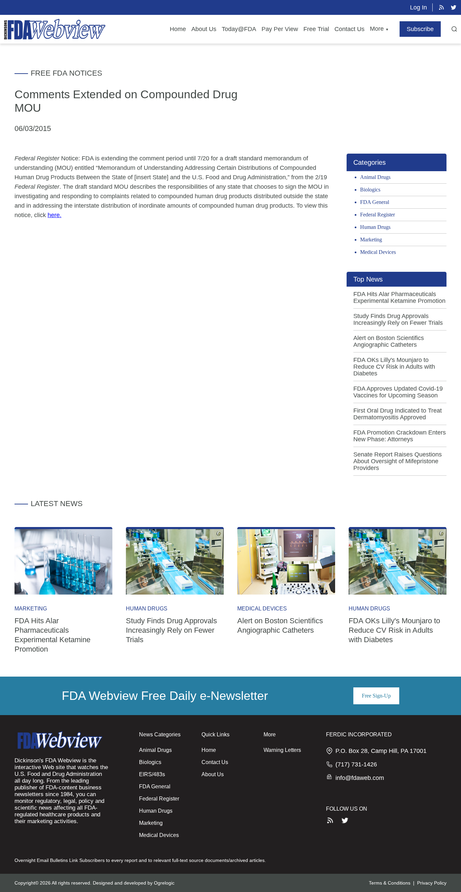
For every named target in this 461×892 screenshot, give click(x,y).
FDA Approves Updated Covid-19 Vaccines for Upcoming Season (398, 392)
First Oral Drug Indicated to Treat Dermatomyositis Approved (397, 414)
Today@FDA (239, 29)
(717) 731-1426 (356, 764)
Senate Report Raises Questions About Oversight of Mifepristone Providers (397, 461)
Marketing (371, 239)
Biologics (370, 189)
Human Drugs (375, 227)
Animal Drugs (375, 177)
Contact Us (349, 29)
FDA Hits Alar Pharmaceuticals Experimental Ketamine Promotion (399, 297)
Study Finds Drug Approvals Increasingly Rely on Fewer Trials (398, 319)
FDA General (374, 202)
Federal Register (377, 214)
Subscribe (420, 29)
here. (54, 215)
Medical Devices (378, 252)
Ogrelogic (164, 883)
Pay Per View (280, 29)
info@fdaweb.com (359, 778)
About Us (203, 29)
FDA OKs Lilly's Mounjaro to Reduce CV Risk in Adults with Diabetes (394, 367)
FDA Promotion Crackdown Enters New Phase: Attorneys (399, 436)
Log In (418, 7)
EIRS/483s (152, 774)
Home (178, 29)
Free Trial (316, 29)
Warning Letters (282, 750)
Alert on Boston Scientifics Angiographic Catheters (388, 341)
